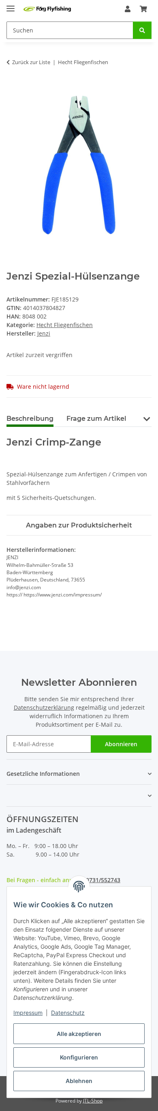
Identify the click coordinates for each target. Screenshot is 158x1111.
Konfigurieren (79, 1057)
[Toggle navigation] (10, 5)
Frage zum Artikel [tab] (96, 418)
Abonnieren (121, 744)
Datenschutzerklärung (44, 707)
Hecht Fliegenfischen (64, 325)
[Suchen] (142, 30)
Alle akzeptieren (79, 1033)
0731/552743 (103, 880)
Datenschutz (68, 1012)
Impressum (28, 1012)
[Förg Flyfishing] (47, 9)
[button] (127, 9)
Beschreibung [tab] (29, 418)
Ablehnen (79, 1080)
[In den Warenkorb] (12, 87)
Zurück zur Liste (31, 62)
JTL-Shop (92, 1100)
